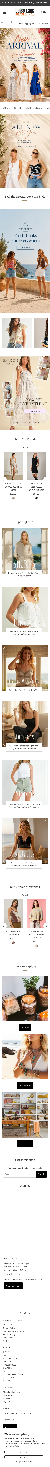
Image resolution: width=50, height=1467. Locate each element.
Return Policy (9, 1328)
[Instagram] (25, 1312)
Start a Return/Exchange (13, 1331)
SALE (5, 1371)
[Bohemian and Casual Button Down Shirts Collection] (25, 551)
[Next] (46, 480)
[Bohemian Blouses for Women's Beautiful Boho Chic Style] (25, 609)
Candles (25, 1027)
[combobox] (25, 1174)
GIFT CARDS (8, 1377)
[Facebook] (20, 1312)
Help (5, 1340)
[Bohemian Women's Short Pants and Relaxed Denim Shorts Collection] (25, 782)
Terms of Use (9, 1337)
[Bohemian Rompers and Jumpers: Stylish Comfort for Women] (25, 724)
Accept (23, 1452)
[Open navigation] (4, 12)
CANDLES (7, 1368)
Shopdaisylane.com (11, 1392)
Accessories (25, 1085)
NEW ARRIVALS (10, 1358)
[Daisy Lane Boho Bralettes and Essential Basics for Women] (25, 841)
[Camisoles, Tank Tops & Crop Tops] (25, 668)
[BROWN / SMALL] (13, 942)
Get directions (13, 1285)
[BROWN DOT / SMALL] (13, 498)
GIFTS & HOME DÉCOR (13, 1374)
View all (25, 447)
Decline (24, 1456)
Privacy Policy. (14, 1446)
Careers (6, 1398)
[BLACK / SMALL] (36, 498)
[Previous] (3, 480)
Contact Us (8, 1395)
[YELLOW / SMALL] (36, 945)
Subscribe (10, 1427)
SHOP (5, 1355)
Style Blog (7, 1401)
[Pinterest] (29, 1312)
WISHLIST (7, 1380)
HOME (6, 1352)
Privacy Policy (9, 1334)
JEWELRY (7, 1361)
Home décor (25, 1143)
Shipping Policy (10, 1324)
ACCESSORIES (9, 1365)
